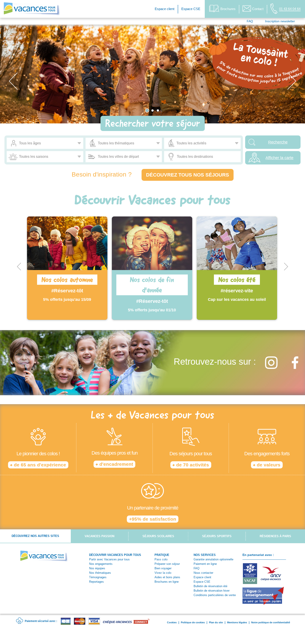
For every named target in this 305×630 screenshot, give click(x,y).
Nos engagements (101, 564)
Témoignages (98, 577)
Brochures (228, 9)
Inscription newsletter (280, 21)
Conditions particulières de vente (215, 595)
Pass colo (161, 559)
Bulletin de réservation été (210, 586)
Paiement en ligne (205, 564)
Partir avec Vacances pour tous (109, 559)
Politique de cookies (193, 622)
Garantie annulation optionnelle (213, 559)
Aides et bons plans (167, 577)
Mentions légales (237, 622)
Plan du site (216, 622)
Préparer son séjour (167, 564)
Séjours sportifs (217, 536)
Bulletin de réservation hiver (212, 590)
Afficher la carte (279, 158)
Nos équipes (97, 568)
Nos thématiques (100, 572)
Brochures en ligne (167, 581)
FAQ (250, 21)
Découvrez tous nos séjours (187, 175)
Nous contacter (203, 572)
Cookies (172, 622)
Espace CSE (190, 9)
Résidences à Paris (275, 536)
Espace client (164, 9)
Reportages (96, 581)
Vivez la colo (163, 572)
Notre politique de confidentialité (270, 622)
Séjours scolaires (158, 536)
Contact (257, 9)
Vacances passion (99, 536)
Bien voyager (163, 568)
